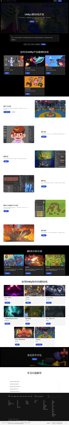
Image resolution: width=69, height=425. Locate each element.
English (9, 396)
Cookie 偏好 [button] (26, 420)
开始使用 (25, 44)
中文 (23, 396)
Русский (29, 396)
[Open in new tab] (13, 403)
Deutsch (12, 396)
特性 (28, 44)
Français (17, 396)
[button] (55, 1)
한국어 (31, 396)
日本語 (15, 396)
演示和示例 (32, 44)
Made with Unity (38, 44)
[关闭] (65, 423)
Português (20, 396)
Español (26, 396)
